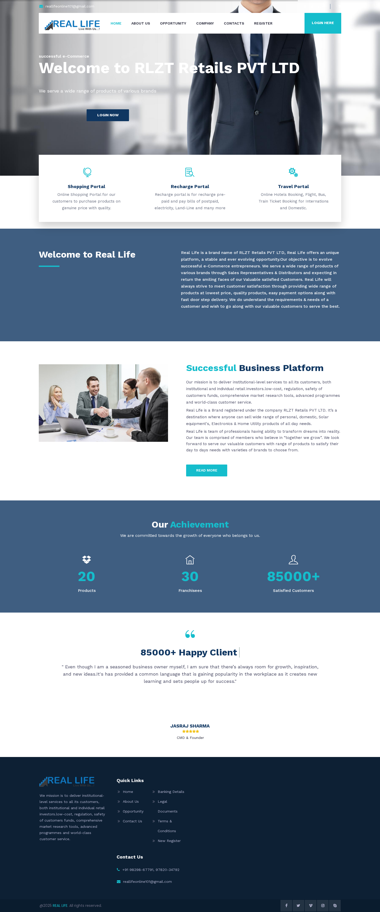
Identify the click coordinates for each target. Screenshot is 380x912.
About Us (140, 23)
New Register (169, 841)
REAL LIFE (60, 905)
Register (263, 23)
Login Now (108, 115)
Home (116, 23)
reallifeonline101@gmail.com (69, 6)
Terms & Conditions (167, 826)
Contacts (234, 23)
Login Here (323, 23)
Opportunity (173, 23)
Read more (206, 470)
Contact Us (132, 821)
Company (205, 23)
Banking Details (171, 792)
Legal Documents (168, 806)
